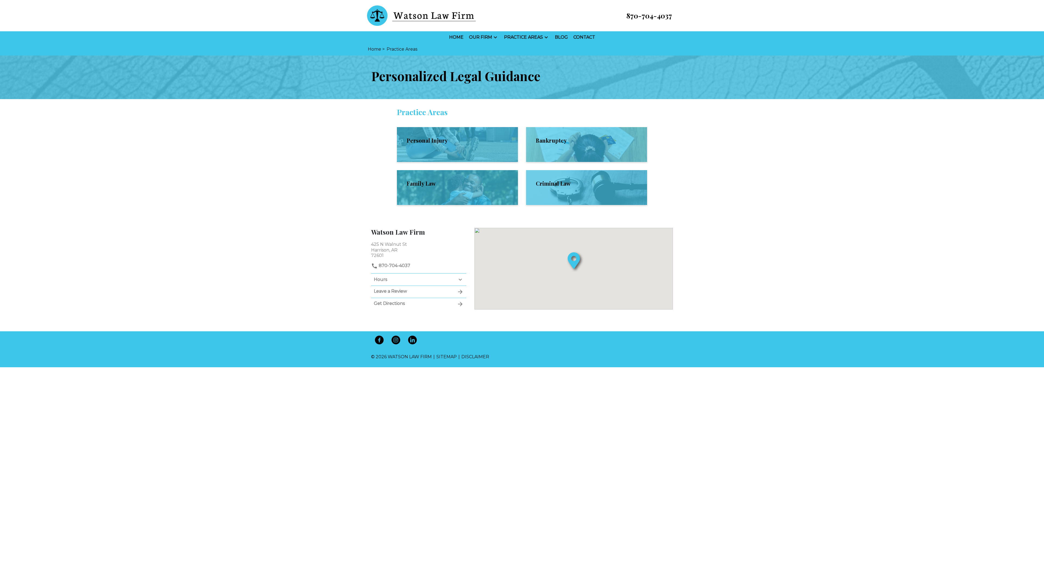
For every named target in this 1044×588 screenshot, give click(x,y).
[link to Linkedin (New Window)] (412, 340)
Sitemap (446, 356)
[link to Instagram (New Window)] (395, 340)
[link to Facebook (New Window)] (379, 340)
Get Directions (389, 303)
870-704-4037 (394, 265)
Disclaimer (475, 356)
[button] (495, 37)
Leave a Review (390, 291)
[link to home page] (421, 15)
